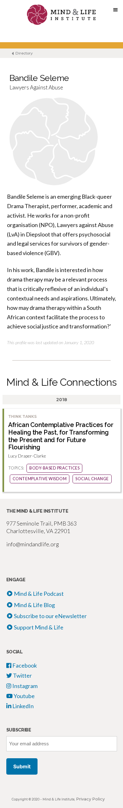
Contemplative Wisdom (40, 478)
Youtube (24, 695)
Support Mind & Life (38, 627)
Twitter (22, 675)
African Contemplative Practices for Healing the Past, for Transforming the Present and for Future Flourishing (60, 436)
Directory (24, 53)
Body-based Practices (54, 468)
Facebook (24, 665)
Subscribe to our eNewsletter (50, 615)
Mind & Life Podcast (39, 593)
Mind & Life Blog (34, 604)
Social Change (92, 478)
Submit (22, 766)
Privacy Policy (90, 799)
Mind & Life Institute (58, 799)
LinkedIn (22, 706)
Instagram (24, 685)
